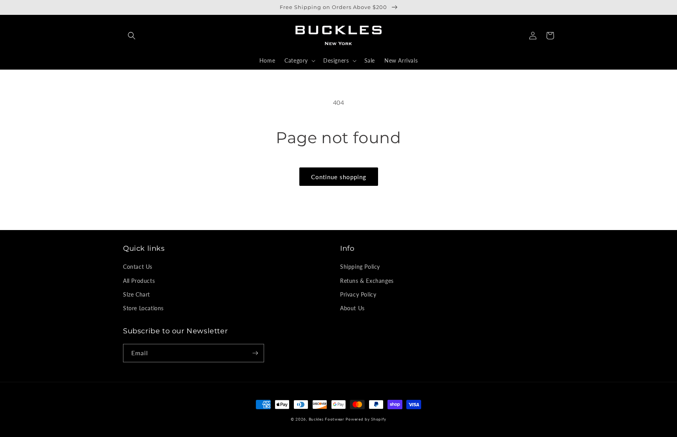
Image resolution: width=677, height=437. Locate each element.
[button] (131, 35)
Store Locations (143, 308)
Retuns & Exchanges (367, 280)
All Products (139, 280)
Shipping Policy (360, 266)
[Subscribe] (255, 353)
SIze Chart (136, 294)
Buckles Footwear (326, 419)
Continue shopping (338, 176)
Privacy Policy (358, 294)
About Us (352, 308)
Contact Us (137, 266)
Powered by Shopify (366, 419)
